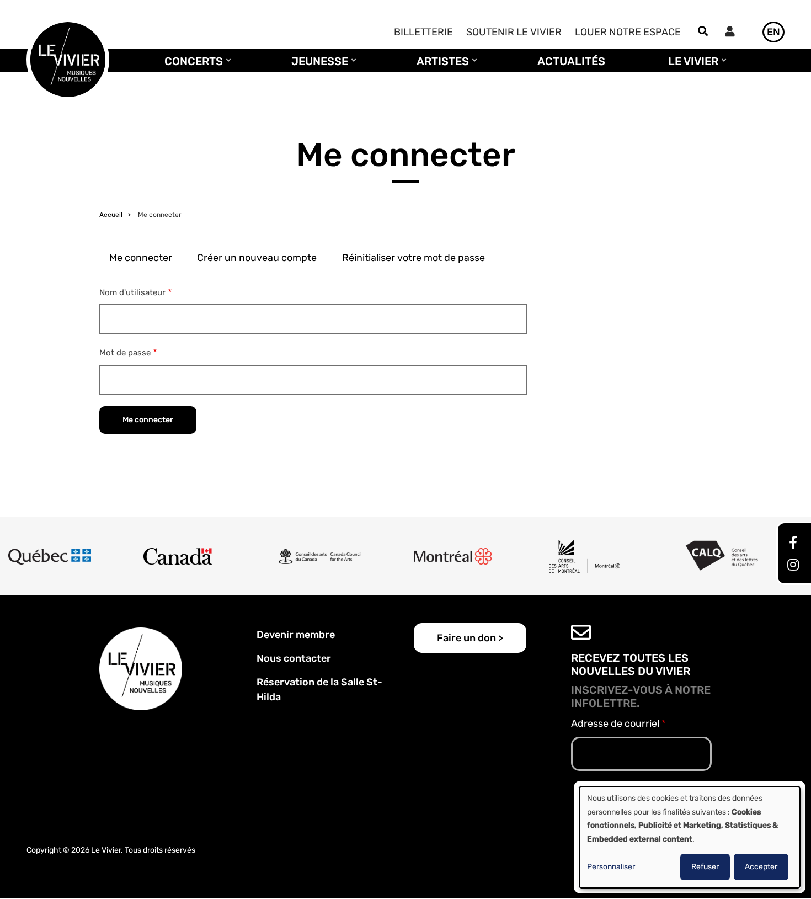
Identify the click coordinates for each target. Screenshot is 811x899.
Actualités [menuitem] (571, 61)
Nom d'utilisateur (132, 292)
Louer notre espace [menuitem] (628, 32)
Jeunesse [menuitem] (317, 66)
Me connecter (140, 258)
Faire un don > (470, 638)
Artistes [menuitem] (440, 66)
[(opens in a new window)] (793, 544)
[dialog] (689, 837)
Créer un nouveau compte (257, 258)
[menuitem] (732, 33)
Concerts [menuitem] (191, 66)
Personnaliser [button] (611, 866)
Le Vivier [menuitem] (690, 66)
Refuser (705, 866)
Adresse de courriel (615, 723)
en (773, 32)
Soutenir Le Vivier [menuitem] (514, 32)
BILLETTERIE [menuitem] (423, 32)
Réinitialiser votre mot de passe (413, 258)
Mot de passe (125, 353)
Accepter (761, 866)
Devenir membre (296, 635)
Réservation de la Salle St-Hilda (319, 689)
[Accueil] (67, 59)
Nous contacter (294, 658)
